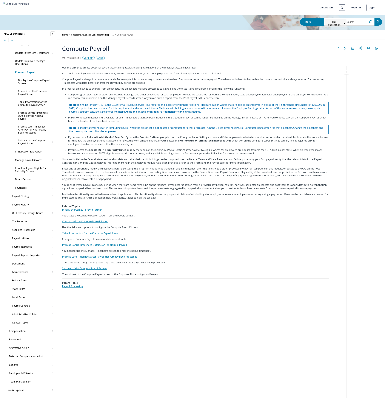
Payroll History (20, 204)
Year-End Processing (23, 229)
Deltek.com (327, 7)
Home (65, 34)
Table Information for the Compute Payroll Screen (32, 103)
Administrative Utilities (24, 314)
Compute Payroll (25, 72)
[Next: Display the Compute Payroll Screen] (345, 48)
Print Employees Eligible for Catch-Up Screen (30, 170)
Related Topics (20, 322)
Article (100, 57)
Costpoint (88, 57)
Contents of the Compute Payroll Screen (32, 93)
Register (356, 7)
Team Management (20, 381)
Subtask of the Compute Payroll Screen (32, 142)
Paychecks (21, 187)
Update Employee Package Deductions (30, 62)
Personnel (15, 339)
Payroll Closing (20, 196)
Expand (5, 39)
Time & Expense (15, 390)
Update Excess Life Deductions (32, 52)
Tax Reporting (20, 221)
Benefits (13, 364)
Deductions (18, 263)
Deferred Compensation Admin (26, 356)
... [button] (113, 34)
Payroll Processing (72, 286)
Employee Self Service (21, 373)
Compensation (17, 331)
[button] (342, 7)
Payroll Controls (21, 305)
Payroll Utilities (20, 238)
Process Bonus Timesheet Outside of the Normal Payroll (33, 115)
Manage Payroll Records (28, 160)
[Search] (378, 22)
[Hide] (52, 33)
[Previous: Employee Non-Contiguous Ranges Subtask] (338, 48)
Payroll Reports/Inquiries (26, 255)
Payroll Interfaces (22, 246)
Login (371, 7)
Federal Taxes (20, 280)
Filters (307, 21)
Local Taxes (18, 297)
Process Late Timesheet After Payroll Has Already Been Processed (32, 129)
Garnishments (20, 272)
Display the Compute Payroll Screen (34, 82)
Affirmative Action (19, 347)
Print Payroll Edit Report (28, 151)
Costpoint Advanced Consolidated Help (90, 34)
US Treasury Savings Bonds (27, 213)
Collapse (12, 39)
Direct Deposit (23, 179)
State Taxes (18, 288)
